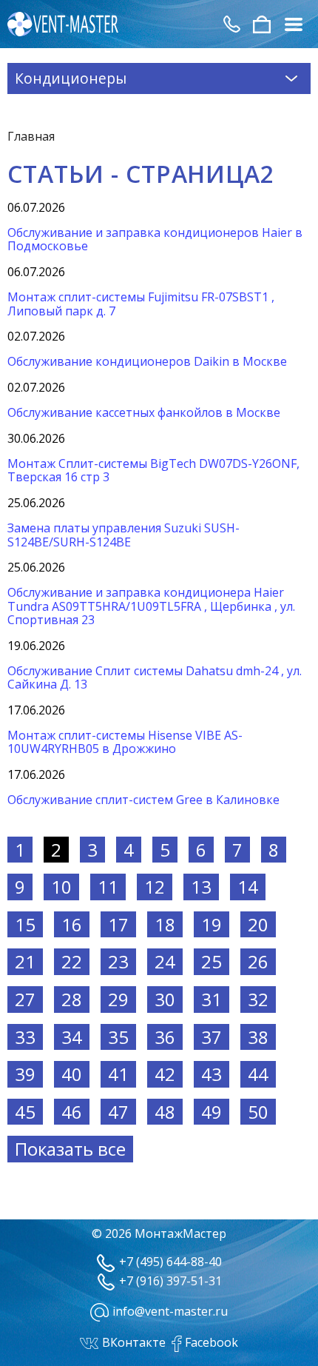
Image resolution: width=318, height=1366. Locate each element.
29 (118, 999)
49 (211, 1111)
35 (118, 1037)
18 (165, 924)
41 (118, 1074)
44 (258, 1074)
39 (25, 1074)
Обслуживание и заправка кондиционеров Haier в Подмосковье (154, 239)
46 (71, 1111)
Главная (31, 136)
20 (258, 924)
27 (25, 999)
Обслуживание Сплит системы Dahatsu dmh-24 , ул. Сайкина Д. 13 (154, 677)
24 (165, 961)
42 (165, 1074)
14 (247, 886)
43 (211, 1074)
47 (118, 1111)
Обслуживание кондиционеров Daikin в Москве (147, 361)
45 (25, 1111)
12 (154, 886)
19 (211, 924)
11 (108, 886)
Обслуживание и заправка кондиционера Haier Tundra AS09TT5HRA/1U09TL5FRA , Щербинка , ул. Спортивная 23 (151, 606)
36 (165, 1037)
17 (118, 924)
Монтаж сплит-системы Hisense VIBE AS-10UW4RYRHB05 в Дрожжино (125, 742)
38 (258, 1037)
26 (258, 961)
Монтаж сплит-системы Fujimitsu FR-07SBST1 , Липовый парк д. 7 (140, 303)
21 (25, 961)
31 (211, 999)
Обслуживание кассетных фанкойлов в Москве (143, 412)
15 (25, 924)
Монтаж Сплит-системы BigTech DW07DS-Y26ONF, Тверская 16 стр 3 (153, 470)
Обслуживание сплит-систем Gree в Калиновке (143, 799)
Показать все (70, 1148)
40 (71, 1074)
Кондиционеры (70, 78)
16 (71, 924)
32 (258, 999)
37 (211, 1037)
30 (165, 999)
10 (61, 886)
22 (71, 961)
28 (71, 999)
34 (71, 1037)
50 (258, 1111)
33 (25, 1037)
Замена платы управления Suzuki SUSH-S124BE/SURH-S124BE (123, 534)
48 (165, 1111)
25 (211, 961)
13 (201, 886)
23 (118, 961)
